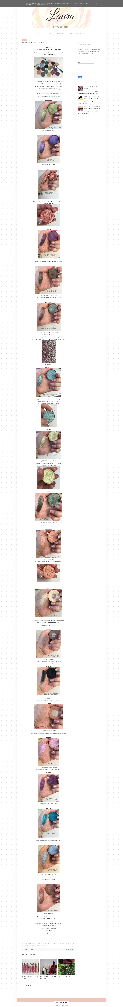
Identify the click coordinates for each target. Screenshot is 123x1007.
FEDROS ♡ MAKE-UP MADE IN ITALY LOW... (48, 977)
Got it (95, 3)
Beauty (51, 33)
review (37, 945)
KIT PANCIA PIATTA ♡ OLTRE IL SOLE (91, 96)
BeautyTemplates (65, 1005)
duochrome (39, 943)
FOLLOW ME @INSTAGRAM (61, 1002)
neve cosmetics (25, 945)
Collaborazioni (80, 33)
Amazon (70, 33)
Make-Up (44, 33)
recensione (32, 945)
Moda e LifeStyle (60, 33)
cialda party (33, 943)
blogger (25, 39)
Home (37, 33)
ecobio (44, 943)
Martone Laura (27, 44)
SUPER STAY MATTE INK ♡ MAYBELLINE (92, 106)
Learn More (89, 3)
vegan (44, 945)
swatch (41, 945)
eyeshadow (48, 943)
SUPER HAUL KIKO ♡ (64, 976)
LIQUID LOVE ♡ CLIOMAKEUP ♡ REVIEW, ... (30, 977)
